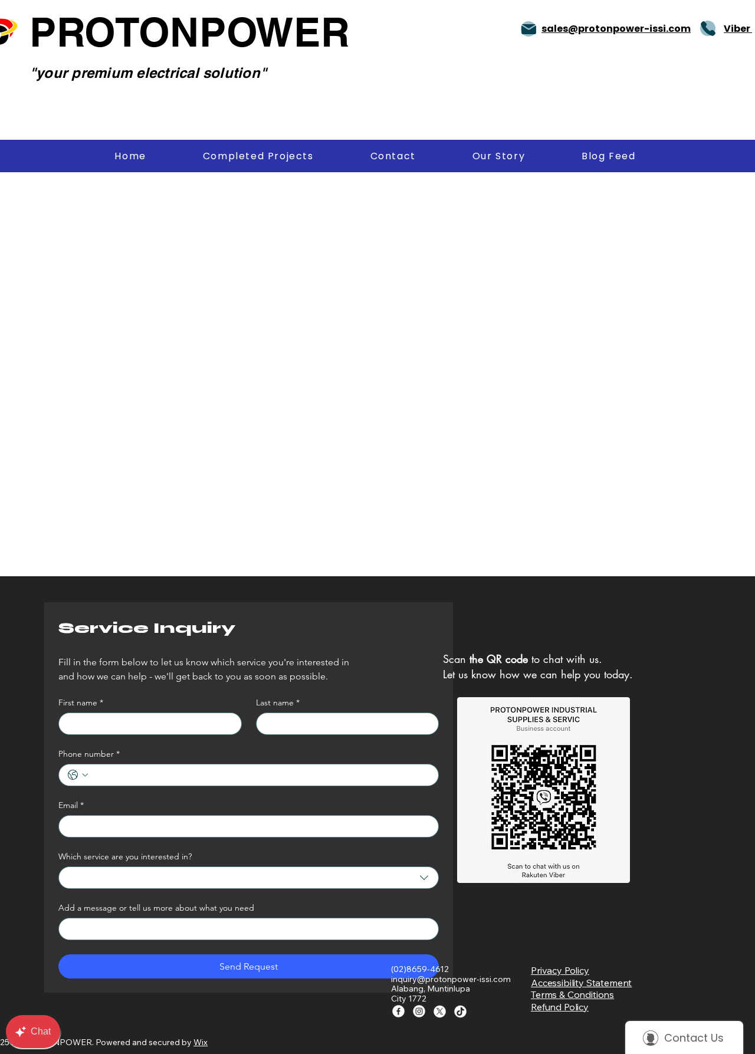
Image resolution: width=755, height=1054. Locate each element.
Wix (200, 1042)
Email (71, 805)
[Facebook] (398, 1011)
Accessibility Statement (581, 983)
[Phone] (707, 28)
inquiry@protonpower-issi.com (451, 979)
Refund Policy (560, 1007)
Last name (278, 703)
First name (80, 703)
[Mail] (528, 29)
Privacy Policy (560, 970)
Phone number (89, 754)
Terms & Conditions (572, 994)
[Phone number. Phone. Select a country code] (78, 775)
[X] (439, 1011)
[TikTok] (460, 1011)
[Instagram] (419, 1011)
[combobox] (248, 877)
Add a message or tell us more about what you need (156, 908)
